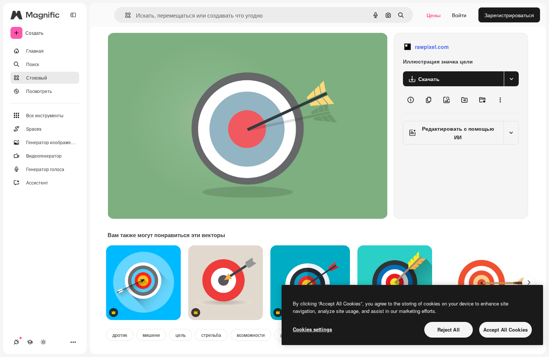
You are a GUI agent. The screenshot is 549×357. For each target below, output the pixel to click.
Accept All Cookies (505, 329)
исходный (157, 47)
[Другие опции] (500, 99)
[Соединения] (16, 342)
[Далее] (529, 282)
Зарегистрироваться (509, 15)
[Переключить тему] (43, 342)
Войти (459, 15)
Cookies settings (312, 329)
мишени (151, 335)
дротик (119, 335)
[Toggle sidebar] (73, 15)
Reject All (448, 329)
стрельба (211, 335)
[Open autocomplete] (125, 15)
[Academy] (30, 342)
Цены (434, 15)
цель (181, 335)
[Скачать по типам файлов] (511, 78)
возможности (251, 335)
